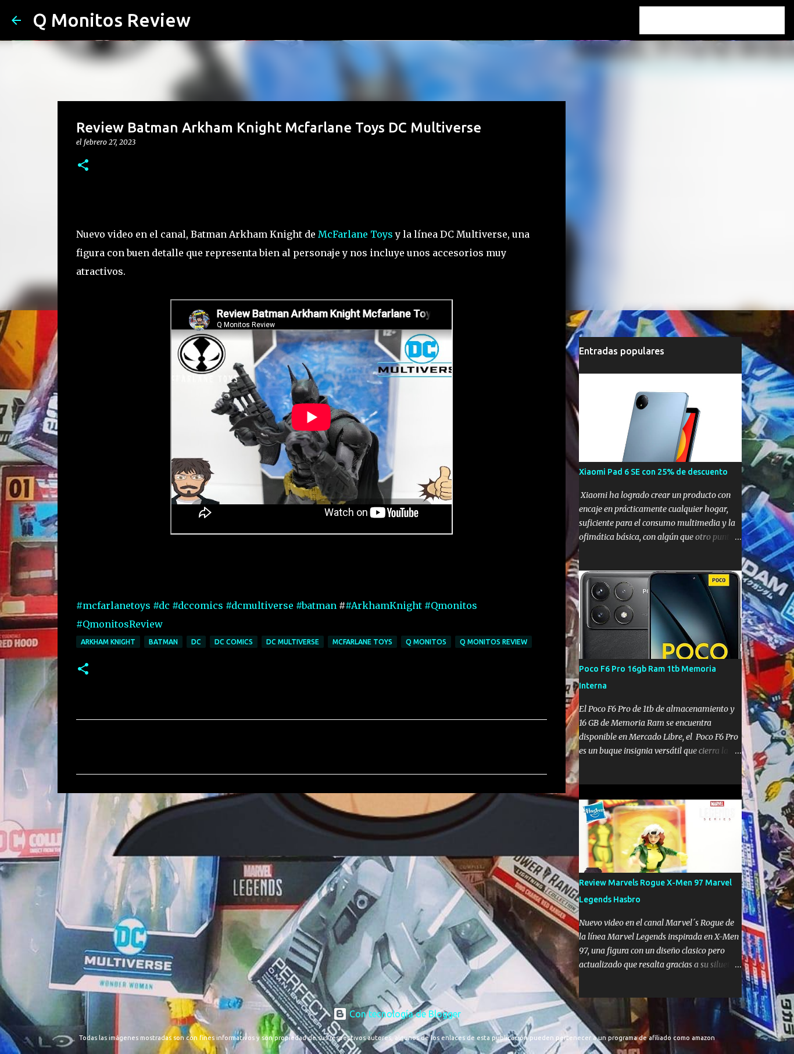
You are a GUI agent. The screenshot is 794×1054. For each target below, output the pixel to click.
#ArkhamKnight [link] (383, 605)
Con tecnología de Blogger (404, 1014)
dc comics (233, 642)
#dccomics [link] (197, 605)
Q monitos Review (493, 642)
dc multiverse (292, 642)
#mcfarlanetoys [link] (113, 605)
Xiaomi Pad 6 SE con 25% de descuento (653, 471)
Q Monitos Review (112, 19)
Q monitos (426, 642)
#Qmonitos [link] (450, 605)
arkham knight (108, 642)
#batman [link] (316, 605)
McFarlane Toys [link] (355, 234)
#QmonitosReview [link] (119, 624)
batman (163, 642)
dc (196, 642)
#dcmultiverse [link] (260, 605)
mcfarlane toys (362, 642)
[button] (83, 166)
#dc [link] (161, 605)
